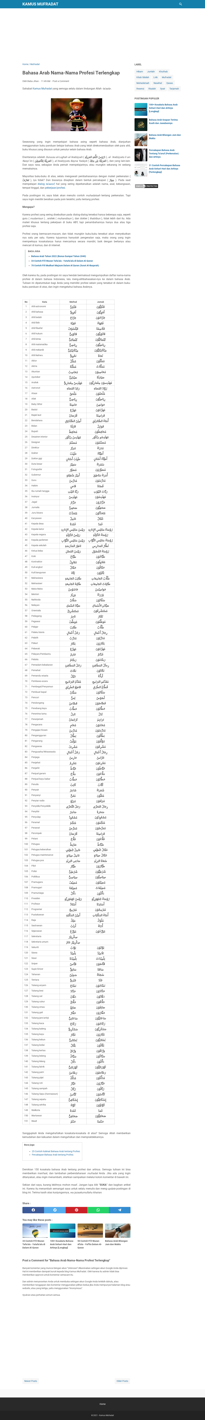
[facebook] (33, 1210)
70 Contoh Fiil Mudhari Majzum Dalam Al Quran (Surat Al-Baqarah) (65, 265)
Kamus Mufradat (40, 4)
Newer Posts (30, 1381)
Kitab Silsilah (142, 77)
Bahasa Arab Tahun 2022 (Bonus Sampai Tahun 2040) (58, 256)
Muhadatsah (142, 83)
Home (103, 1404)
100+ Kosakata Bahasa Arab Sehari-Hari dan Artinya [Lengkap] (163, 108)
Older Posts (122, 1381)
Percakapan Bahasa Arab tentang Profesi (52, 1154)
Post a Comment (61, 81)
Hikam (139, 71)
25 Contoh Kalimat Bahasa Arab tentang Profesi (56, 1151)
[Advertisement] (102, 35)
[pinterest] (76, 1210)
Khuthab (163, 71)
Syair (162, 88)
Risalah (152, 88)
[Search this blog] (181, 4)
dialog (46, 183)
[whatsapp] (98, 1210)
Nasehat (158, 83)
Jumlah (151, 71)
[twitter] (55, 1210)
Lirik (155, 77)
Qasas (169, 83)
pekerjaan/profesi (55, 187)
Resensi (140, 88)
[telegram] (120, 1210)
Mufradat (166, 77)
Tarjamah (174, 88)
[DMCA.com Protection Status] (147, 187)
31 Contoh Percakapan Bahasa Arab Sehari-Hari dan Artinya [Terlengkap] (164, 168)
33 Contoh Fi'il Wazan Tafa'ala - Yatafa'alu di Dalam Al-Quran (62, 261)
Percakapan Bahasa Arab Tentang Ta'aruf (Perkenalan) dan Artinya (164, 153)
